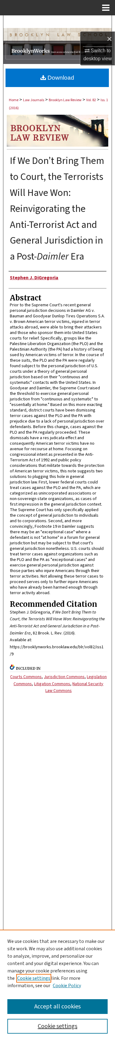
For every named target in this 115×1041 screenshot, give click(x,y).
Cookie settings (33, 978)
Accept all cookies (57, 1006)
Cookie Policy (67, 985)
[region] (57, 985)
